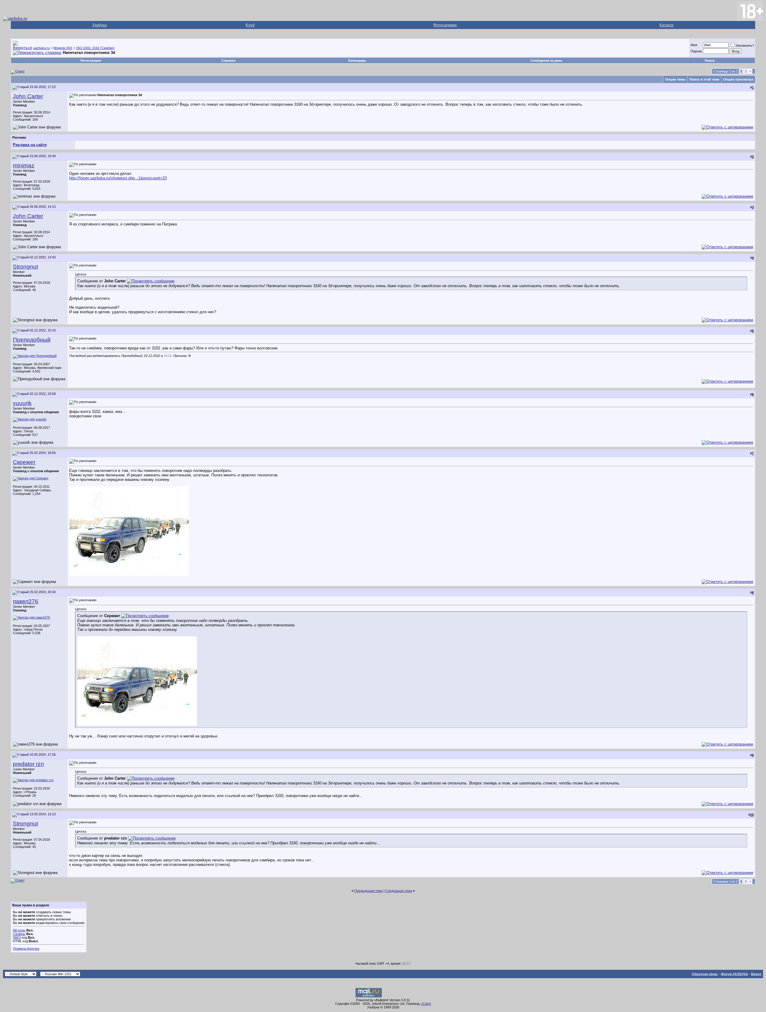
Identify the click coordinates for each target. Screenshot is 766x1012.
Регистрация (90, 60)
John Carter (28, 96)
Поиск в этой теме (704, 79)
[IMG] (17, 937)
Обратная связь (705, 974)
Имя (694, 45)
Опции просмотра (738, 79)
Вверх (756, 974)
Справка (228, 60)
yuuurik (22, 403)
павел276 (25, 601)
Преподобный (32, 340)
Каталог (666, 25)
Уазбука (99, 25)
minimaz (23, 165)
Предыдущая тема (368, 891)
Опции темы (675, 79)
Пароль (696, 51)
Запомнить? (744, 45)
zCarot (426, 1003)
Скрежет (24, 462)
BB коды (19, 930)
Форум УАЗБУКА (734, 974)
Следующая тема (398, 891)
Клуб (250, 25)
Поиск (710, 60)
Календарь (357, 60)
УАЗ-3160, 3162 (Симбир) (95, 48)
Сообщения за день (546, 60)
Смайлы (19, 934)
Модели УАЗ (63, 48)
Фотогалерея (445, 25)
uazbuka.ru (41, 48)
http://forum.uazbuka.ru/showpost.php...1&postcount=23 (118, 178)
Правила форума (26, 948)
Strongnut (25, 266)
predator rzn (28, 764)
